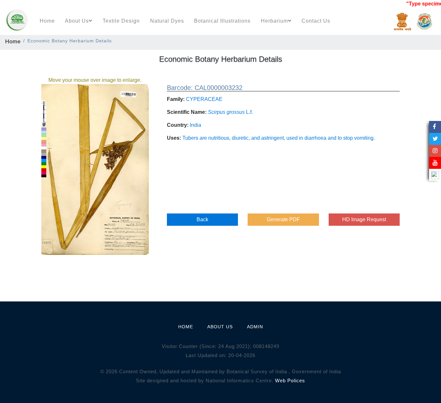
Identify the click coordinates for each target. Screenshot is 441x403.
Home (47, 21)
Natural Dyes (167, 21)
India (195, 125)
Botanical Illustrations (222, 21)
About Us (77, 21)
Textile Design (121, 21)
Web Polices (290, 380)
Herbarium (274, 21)
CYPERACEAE (204, 99)
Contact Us (316, 21)
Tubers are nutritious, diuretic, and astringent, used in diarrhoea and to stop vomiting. (278, 138)
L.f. (230, 112)
